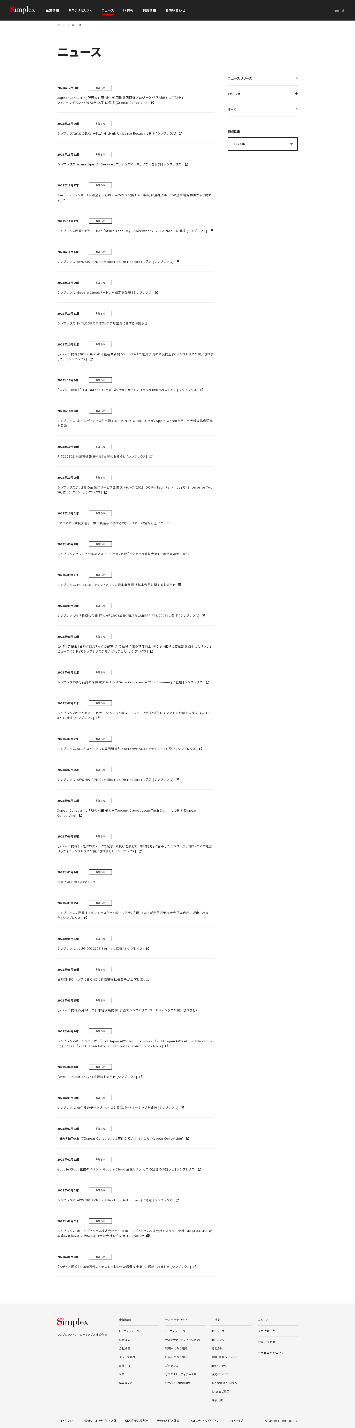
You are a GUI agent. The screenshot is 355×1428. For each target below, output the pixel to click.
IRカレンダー (219, 1340)
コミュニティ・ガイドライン (204, 1420)
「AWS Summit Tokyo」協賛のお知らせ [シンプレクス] (97, 1076)
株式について (219, 1374)
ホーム (61, 25)
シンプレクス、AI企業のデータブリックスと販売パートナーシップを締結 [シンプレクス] (118, 1107)
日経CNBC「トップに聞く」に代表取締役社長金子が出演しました (103, 979)
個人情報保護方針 (136, 1420)
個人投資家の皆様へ (224, 1383)
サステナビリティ (176, 1320)
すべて (232, 110)
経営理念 (124, 1340)
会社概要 (124, 1348)
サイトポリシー (66, 1420)
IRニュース (218, 1331)
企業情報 (125, 1320)
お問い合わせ (175, 10)
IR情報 (216, 1320)
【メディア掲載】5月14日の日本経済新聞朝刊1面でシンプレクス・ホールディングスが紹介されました (128, 1010)
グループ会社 (127, 1357)
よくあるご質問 (220, 1391)
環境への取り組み (176, 1348)
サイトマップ (235, 1420)
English (340, 10)
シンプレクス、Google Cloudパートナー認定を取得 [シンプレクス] (105, 292)
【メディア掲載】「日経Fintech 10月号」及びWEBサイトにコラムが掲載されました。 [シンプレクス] (128, 390)
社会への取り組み (176, 1357)
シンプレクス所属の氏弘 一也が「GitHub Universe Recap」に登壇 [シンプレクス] (117, 133)
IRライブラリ (218, 1366)
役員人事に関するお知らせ (76, 882)
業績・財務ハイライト (224, 1357)
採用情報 (149, 10)
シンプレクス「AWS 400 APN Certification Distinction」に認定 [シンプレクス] (115, 779)
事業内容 (124, 1366)
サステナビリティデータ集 (181, 1374)
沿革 (122, 1374)
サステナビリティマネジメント (183, 1340)
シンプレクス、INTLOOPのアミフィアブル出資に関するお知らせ (102, 323)
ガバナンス (171, 1366)
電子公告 (217, 1400)
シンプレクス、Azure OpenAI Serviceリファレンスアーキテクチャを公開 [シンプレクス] (120, 164)
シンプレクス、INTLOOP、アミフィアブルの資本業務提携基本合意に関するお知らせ (116, 584)
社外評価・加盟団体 (177, 1383)
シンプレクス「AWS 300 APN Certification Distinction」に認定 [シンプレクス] (115, 1200)
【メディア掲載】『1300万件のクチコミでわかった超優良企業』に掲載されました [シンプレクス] (124, 1266)
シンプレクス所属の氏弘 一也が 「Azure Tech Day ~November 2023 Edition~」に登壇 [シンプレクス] (132, 231)
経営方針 (217, 1348)
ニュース (108, 10)
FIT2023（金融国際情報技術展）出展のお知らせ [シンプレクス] (102, 456)
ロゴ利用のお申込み (271, 1353)
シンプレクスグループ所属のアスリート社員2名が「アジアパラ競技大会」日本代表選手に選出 (123, 554)
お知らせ (234, 94)
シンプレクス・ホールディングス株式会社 (26, 10)
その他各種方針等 (168, 1420)
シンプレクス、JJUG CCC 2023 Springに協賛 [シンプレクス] (101, 948)
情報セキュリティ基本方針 (100, 1420)
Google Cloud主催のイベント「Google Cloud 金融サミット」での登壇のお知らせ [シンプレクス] (127, 1169)
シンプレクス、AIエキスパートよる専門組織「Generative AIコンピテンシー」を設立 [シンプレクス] (127, 748)
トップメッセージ (129, 1331)
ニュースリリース (240, 78)
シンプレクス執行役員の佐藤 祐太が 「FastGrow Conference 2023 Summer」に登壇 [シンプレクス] (131, 682)
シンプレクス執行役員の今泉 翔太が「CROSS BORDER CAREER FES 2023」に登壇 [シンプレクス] (129, 615)
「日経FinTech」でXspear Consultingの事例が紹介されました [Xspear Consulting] (121, 1138)
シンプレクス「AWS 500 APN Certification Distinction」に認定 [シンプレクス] (115, 261)
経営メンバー (127, 1383)
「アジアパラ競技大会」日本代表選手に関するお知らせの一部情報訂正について (113, 523)
